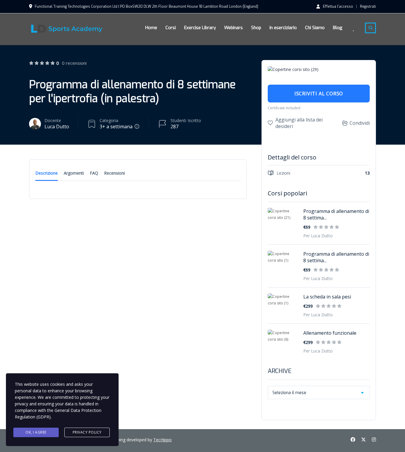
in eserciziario (283, 28)
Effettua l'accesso (338, 6)
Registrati (368, 6)
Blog (337, 28)
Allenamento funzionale (329, 333)
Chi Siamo (315, 28)
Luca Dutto (56, 126)
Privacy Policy (87, 432)
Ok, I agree (36, 432)
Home (151, 28)
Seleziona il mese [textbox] (289, 393)
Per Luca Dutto (318, 235)
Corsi (170, 28)
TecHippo (162, 439)
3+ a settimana (116, 126)
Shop (256, 28)
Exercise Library (200, 28)
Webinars (233, 28)
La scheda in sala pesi (327, 296)
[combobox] (319, 392)
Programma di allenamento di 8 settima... (336, 214)
